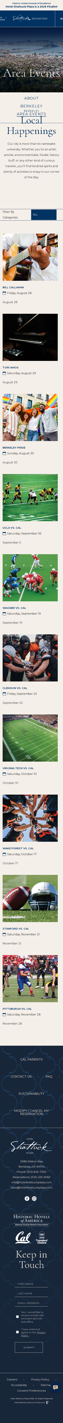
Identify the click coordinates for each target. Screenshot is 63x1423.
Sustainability (31, 1094)
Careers (12, 1379)
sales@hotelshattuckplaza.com (31, 1187)
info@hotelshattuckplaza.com (32, 1182)
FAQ (49, 1076)
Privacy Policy (40, 1379)
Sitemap (46, 1385)
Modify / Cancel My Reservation (29, 1111)
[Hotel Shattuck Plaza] (31, 1145)
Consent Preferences (31, 1390)
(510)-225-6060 (40, 1177)
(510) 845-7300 (39, 19)
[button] (55, 1387)
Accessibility (19, 1385)
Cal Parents (31, 1059)
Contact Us (21, 1076)
